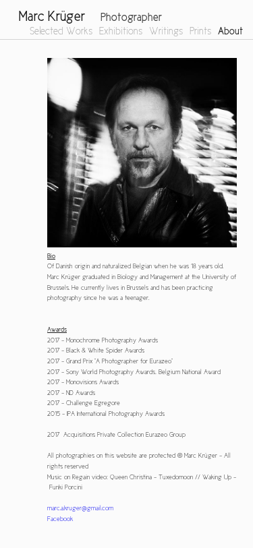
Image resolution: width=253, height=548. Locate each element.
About (230, 31)
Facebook (60, 518)
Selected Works (61, 31)
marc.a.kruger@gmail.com (80, 508)
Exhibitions (120, 31)
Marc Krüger (52, 16)
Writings (166, 31)
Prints (200, 31)
